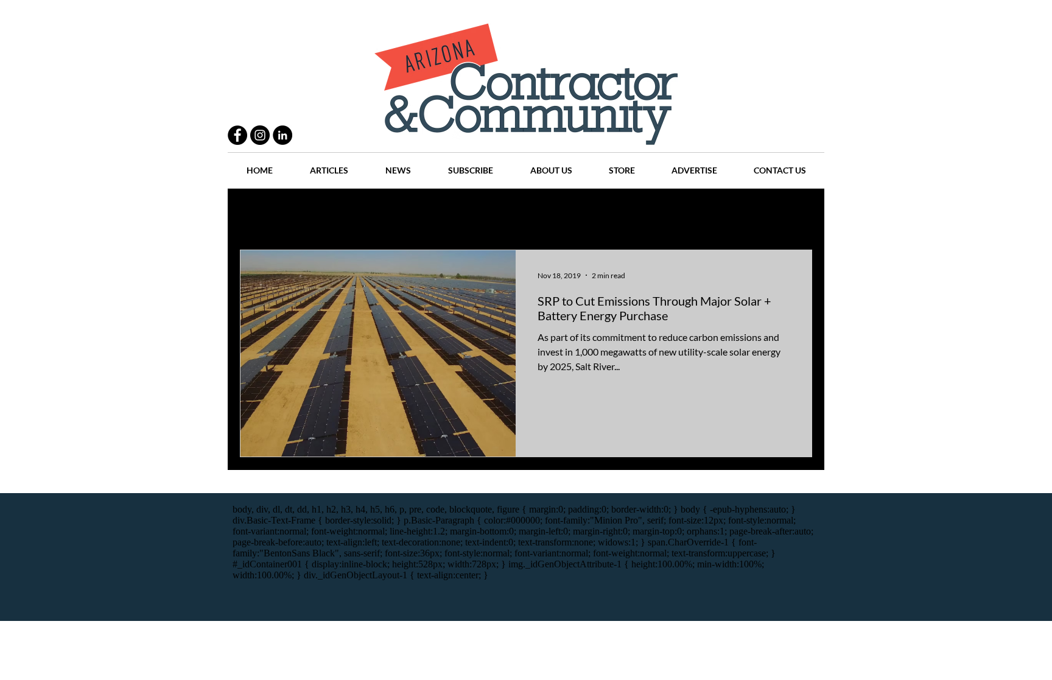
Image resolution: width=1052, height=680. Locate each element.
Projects (424, 213)
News (581, 213)
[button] (796, 214)
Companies (686, 213)
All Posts (256, 213)
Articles (532, 213)
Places (629, 213)
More (742, 213)
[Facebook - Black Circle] (237, 135)
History (478, 213)
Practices (315, 213)
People (370, 213)
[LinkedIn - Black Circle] (282, 135)
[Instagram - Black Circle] (260, 135)
